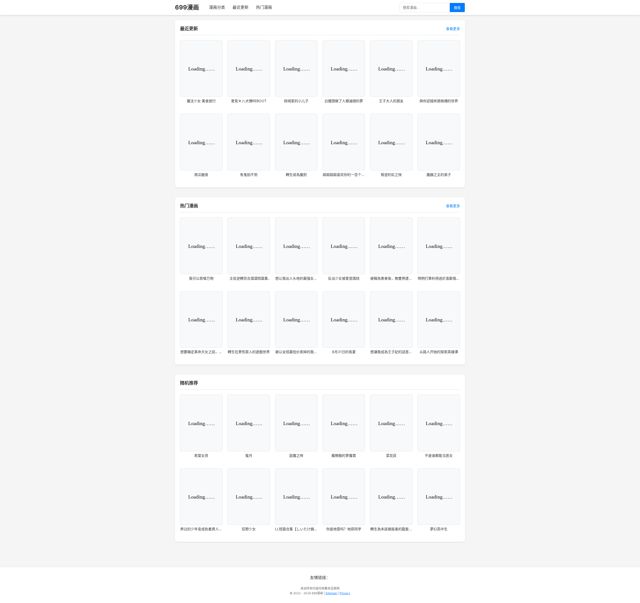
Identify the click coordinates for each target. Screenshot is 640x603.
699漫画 (187, 7)
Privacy (345, 593)
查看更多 (453, 28)
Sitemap (331, 593)
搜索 (457, 8)
